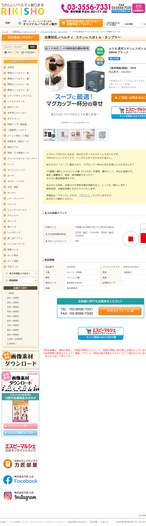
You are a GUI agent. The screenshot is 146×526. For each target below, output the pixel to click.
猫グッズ (11, 227)
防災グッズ (12, 107)
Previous (47, 76)
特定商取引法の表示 (77, 522)
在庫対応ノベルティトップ (24, 31)
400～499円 (13, 311)
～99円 (10, 293)
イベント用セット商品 (18, 135)
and (9, 52)
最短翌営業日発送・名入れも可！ (83, 22)
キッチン (11, 192)
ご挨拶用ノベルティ (17, 130)
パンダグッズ (13, 232)
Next (102, 76)
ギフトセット (13, 118)
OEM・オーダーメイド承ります (40, 22)
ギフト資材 (12, 261)
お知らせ (104, 522)
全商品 (10, 67)
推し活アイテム (14, 238)
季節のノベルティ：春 (18, 73)
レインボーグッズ (16, 244)
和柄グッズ (12, 249)
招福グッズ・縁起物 (17, 124)
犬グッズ (11, 221)
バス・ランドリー (16, 198)
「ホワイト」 (86, 195)
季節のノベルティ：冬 (18, 90)
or (18, 52)
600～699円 (13, 321)
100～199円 (13, 298)
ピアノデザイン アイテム (19, 96)
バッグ (10, 164)
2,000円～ (12, 344)
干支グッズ (12, 266)
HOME (3, 522)
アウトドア (12, 215)
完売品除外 (30, 52)
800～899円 (13, 330)
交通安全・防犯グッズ (18, 141)
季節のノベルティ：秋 (18, 84)
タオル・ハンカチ (16, 181)
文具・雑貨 (12, 187)
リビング (11, 204)
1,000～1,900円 (14, 339)
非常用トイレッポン (17, 113)
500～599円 (13, 316)
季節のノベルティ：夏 (18, 78)
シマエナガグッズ (16, 101)
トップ (5, 31)
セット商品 (12, 255)
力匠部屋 (93, 522)
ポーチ (10, 175)
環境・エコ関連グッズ (18, 153)
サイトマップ (36, 522)
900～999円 (13, 334)
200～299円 (13, 302)
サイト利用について (18, 522)
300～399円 (13, 307)
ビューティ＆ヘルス (17, 210)
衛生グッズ (12, 147)
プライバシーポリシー (55, 522)
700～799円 (13, 325)
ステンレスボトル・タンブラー (54, 31)
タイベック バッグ (16, 170)
